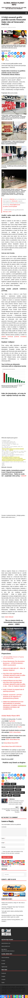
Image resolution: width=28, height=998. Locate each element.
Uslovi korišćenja (5, 957)
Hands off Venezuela (8, 789)
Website (3, 847)
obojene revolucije (7, 336)
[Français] (6, 861)
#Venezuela (14, 201)
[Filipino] (8, 864)
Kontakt (3, 963)
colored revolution (20, 336)
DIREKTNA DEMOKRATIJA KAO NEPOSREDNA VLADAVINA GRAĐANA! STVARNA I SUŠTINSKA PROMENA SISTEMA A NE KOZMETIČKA (14, 705)
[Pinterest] (24, 53)
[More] (3, 59)
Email (2, 842)
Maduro (18, 789)
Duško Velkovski (9, 617)
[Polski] (20, 862)
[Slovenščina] (6, 862)
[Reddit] (18, 53)
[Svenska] (10, 861)
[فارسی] (20, 864)
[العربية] (18, 862)
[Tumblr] (3, 56)
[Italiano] (4, 861)
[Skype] (23, 56)
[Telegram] (12, 53)
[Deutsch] (8, 861)
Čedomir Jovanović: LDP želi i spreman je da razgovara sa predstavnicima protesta (12, 696)
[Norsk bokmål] (22, 862)
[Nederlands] (14, 862)
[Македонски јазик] (8, 862)
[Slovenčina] (22, 864)
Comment (3, 827)
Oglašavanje (4, 966)
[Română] (16, 862)
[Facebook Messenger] (17, 56)
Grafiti (13, 784)
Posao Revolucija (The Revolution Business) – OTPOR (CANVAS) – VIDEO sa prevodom (14, 663)
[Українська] (24, 862)
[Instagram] (8, 56)
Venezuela (16, 795)
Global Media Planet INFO (10, 716)
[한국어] (18, 864)
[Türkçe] (16, 861)
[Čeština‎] (4, 864)
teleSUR (23, 476)
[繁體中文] (20, 861)
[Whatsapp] (6, 56)
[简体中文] (18, 861)
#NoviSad (12, 199)
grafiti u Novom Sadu (8, 786)
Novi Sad (5, 792)
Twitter (3, 982)
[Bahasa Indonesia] (12, 864)
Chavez (7, 784)
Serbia (4, 795)
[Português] (24, 861)
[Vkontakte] (15, 53)
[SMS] (14, 56)
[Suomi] (10, 864)
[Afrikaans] (2, 864)
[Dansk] (6, 864)
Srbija (9, 795)
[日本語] (16, 864)
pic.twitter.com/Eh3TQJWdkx (10, 206)
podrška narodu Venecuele (17, 792)
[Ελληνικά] (12, 861)
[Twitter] (9, 53)
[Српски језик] (4, 862)
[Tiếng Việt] (24, 864)
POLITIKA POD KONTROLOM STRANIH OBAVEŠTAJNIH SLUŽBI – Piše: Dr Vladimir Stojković (14, 675)
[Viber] (20, 56)
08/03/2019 (5, 27)
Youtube (3, 979)
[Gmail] (11, 56)
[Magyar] (12, 862)
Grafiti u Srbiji (20, 786)
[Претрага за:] (14, 874)
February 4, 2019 (7, 211)
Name (3, 838)
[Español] (22, 861)
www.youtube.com (5, 946)
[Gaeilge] (14, 864)
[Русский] (14, 861)
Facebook (3, 973)
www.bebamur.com (5, 943)
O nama (3, 960)
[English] (2, 861)
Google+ (3, 976)
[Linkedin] (21, 53)
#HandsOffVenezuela (15, 204)
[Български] (10, 862)
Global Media (13, 27)
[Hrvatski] (2, 862)
